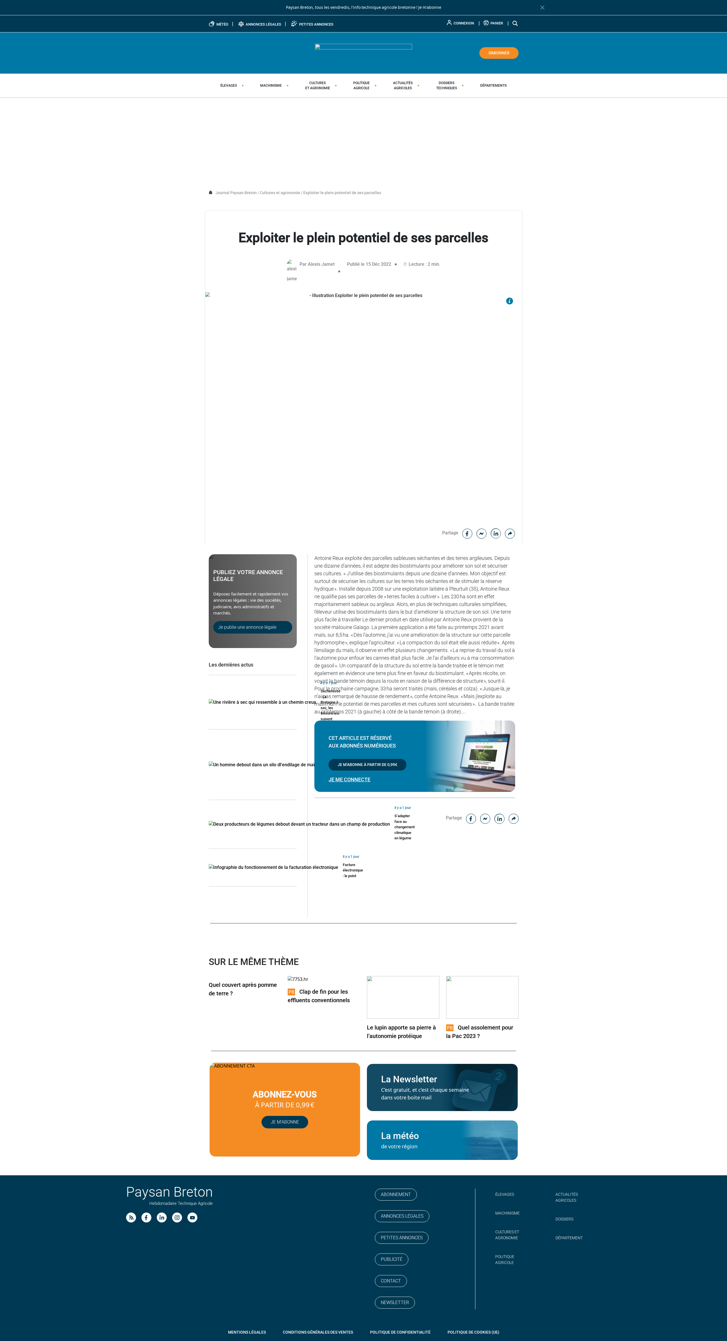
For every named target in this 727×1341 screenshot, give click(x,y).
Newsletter (395, 1302)
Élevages (228, 86)
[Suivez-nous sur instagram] (177, 1217)
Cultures (317, 85)
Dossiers (446, 85)
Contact (391, 1281)
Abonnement (396, 1194)
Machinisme (271, 86)
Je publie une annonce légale (247, 627)
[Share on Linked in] (496, 532)
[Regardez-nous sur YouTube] (192, 1217)
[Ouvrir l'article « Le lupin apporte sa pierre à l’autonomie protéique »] (403, 997)
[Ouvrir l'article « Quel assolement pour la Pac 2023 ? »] (482, 997)
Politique (361, 85)
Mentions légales (247, 1332)
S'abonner (498, 53)
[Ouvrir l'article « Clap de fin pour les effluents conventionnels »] (298, 979)
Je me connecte (349, 779)
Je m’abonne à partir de (367, 764)
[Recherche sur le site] (515, 23)
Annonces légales (402, 1216)
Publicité (391, 1259)
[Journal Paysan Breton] (363, 52)
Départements (493, 86)
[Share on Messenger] (482, 532)
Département (569, 1238)
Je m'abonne (429, 7)
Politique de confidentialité (400, 1332)
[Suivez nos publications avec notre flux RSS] (131, 1217)
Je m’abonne (285, 1122)
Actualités (403, 85)
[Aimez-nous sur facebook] (146, 1217)
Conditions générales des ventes (318, 1332)
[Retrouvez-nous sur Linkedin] (162, 1217)
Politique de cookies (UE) (473, 1332)
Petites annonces (402, 1237)
